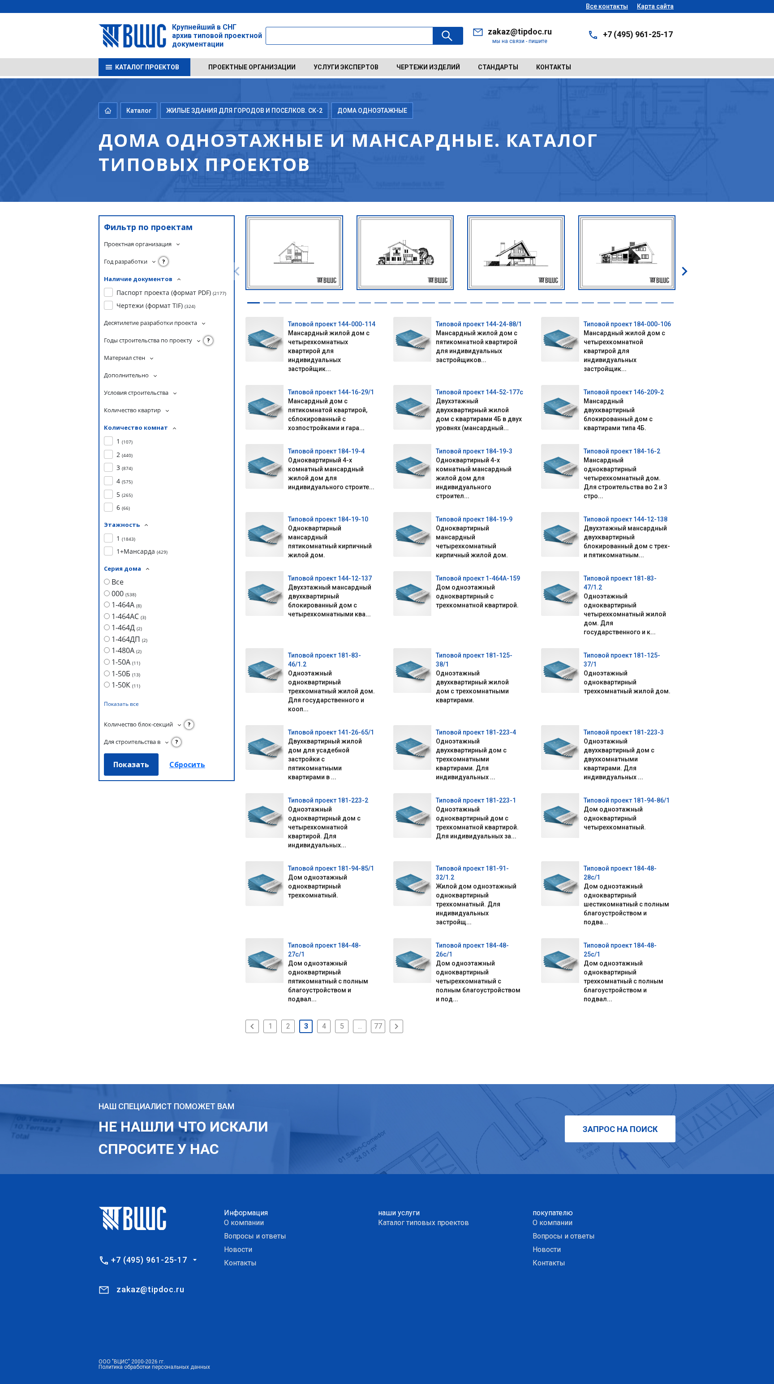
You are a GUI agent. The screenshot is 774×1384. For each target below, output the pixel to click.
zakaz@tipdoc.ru (520, 31)
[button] (253, 302)
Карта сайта (655, 6)
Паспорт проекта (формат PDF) (171, 292)
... (360, 1026)
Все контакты (607, 6)
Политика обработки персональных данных (154, 1367)
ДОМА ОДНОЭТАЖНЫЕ (372, 110)
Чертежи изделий (428, 67)
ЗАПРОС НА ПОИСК (620, 1129)
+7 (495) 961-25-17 (638, 34)
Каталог (138, 110)
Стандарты (498, 67)
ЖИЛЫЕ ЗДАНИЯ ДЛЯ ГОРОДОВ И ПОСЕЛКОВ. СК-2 (244, 110)
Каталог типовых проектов (423, 1222)
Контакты (553, 67)
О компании (244, 1222)
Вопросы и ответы (255, 1236)
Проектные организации (252, 67)
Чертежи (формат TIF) (155, 305)
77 (378, 1026)
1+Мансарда (142, 551)
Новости (238, 1249)
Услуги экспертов (346, 67)
